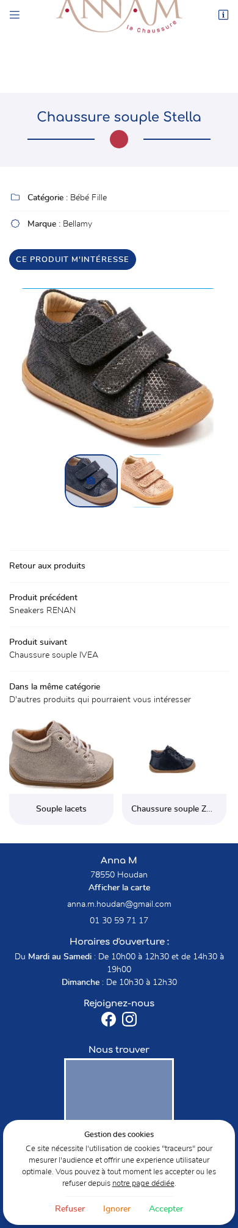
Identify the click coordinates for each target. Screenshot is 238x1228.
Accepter (166, 1209)
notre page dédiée (143, 1184)
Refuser (70, 1209)
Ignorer (117, 1209)
